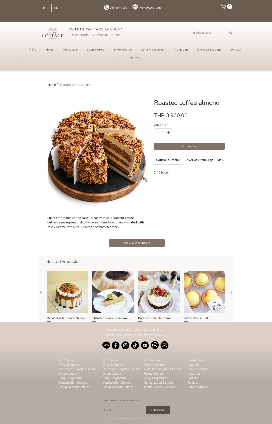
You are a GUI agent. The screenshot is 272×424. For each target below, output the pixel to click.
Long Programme (71, 378)
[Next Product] (231, 292)
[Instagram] (125, 345)
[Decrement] (157, 132)
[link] (168, 160)
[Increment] (169, 132)
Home (51, 85)
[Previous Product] (40, 292)
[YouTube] (145, 345)
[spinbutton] (163, 132)
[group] (136, 299)
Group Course (68, 373)
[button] (227, 6)
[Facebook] (115, 345)
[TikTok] (135, 345)
